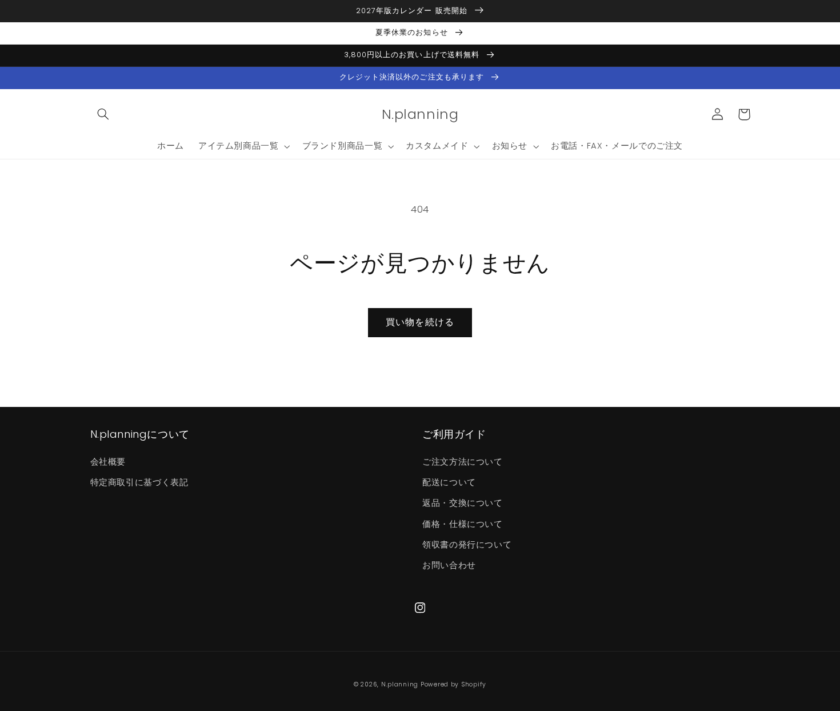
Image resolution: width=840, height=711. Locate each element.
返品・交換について (462, 503)
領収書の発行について (466, 544)
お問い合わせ (449, 565)
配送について (449, 482)
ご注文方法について (462, 462)
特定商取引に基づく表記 (139, 482)
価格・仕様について (462, 524)
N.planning (399, 684)
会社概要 (108, 462)
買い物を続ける (420, 322)
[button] (103, 114)
